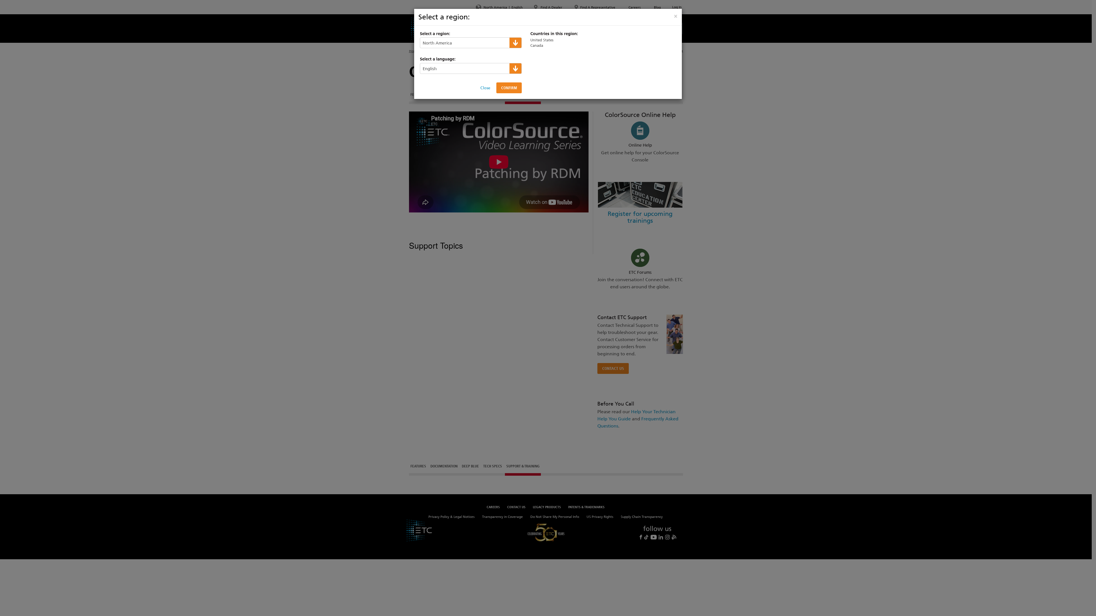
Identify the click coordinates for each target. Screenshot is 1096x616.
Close (485, 87)
